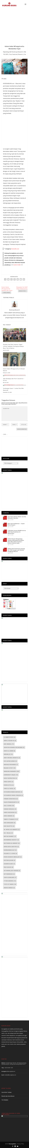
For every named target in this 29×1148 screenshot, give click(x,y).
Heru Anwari (9, 816)
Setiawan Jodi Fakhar (12, 870)
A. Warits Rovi (9, 737)
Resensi (20, 54)
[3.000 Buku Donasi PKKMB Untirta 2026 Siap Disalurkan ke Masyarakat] (5, 531)
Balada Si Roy (9, 768)
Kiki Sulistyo (9, 826)
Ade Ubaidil (9, 744)
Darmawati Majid (11, 775)
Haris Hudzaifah (10, 812)
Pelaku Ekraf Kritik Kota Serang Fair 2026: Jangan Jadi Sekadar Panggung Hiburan (16, 550)
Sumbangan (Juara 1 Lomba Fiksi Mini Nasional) (13, 389)
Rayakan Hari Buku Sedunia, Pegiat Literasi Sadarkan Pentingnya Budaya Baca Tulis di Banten (13, 346)
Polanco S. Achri (10, 853)
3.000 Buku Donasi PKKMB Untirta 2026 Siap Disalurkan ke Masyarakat (17, 532)
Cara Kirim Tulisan (6, 1092)
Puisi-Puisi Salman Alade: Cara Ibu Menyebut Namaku (17, 517)
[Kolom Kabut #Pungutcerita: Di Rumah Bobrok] (14, 359)
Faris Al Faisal (9, 788)
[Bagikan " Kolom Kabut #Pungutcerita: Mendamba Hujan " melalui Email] (20, 279)
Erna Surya (8, 781)
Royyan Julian (9, 860)
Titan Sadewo (10, 881)
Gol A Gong (9, 805)
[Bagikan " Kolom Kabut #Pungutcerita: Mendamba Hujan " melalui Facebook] (5, 279)
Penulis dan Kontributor (7, 1096)
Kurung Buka (12, 1144)
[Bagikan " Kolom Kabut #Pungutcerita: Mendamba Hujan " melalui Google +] (11, 279)
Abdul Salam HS (10, 740)
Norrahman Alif (10, 850)
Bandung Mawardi (17, 52)
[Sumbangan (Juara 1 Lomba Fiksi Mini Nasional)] (14, 385)
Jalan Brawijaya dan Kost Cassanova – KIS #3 (13, 379)
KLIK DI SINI (17, 265)
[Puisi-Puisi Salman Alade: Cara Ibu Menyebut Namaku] (5, 518)
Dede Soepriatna (10, 778)
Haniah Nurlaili (10, 809)
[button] (26, 440)
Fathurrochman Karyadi (13, 792)
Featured (14, 54)
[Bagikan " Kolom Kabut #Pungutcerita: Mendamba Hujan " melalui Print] (23, 279)
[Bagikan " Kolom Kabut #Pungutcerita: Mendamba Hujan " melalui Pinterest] (14, 279)
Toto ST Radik (10, 884)
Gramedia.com (15, 249)
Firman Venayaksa (11, 798)
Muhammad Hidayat (11, 840)
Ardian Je (8, 754)
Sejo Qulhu (8, 867)
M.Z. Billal (8, 833)
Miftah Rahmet (10, 836)
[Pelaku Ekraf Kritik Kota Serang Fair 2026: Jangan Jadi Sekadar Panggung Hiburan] (5, 550)
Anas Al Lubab (9, 751)
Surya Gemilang (10, 877)
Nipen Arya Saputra (11, 846)
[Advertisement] (14, 26)
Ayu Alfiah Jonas (10, 761)
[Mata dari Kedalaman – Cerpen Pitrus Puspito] (5, 525)
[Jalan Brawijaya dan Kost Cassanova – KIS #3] (14, 375)
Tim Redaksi (4, 1100)
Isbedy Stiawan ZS (11, 819)
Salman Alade (9, 863)
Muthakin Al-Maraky (12, 843)
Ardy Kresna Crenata (12, 757)
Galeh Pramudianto (11, 802)
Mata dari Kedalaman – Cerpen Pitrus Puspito (16, 524)
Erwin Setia (9, 785)
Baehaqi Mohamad (11, 764)
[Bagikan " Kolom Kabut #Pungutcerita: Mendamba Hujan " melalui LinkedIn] (17, 279)
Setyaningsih (9, 874)
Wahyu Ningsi (9, 887)
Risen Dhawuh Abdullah (12, 857)
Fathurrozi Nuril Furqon (13, 795)
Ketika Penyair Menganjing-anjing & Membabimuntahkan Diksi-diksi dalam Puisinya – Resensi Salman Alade (16, 541)
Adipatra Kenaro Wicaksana (14, 747)
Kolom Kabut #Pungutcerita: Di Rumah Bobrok (14, 370)
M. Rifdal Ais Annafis (11, 829)
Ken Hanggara (9, 822)
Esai (10, 54)
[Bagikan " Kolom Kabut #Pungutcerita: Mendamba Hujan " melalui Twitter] (8, 279)
